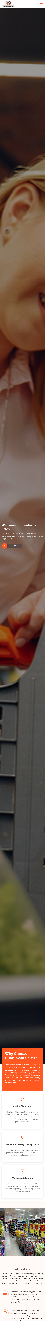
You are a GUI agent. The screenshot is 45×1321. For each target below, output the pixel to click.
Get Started (14, 546)
